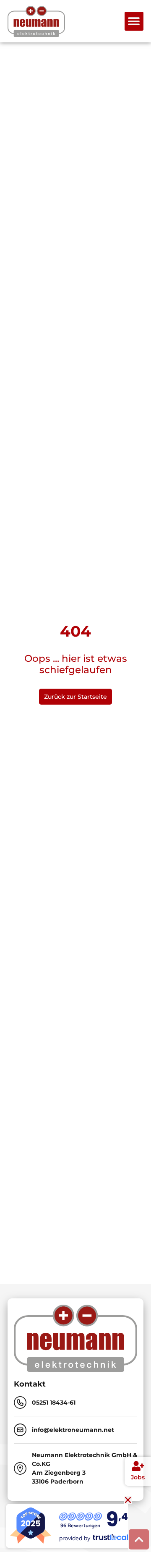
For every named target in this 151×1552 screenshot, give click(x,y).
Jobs (138, 1477)
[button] (134, 21)
